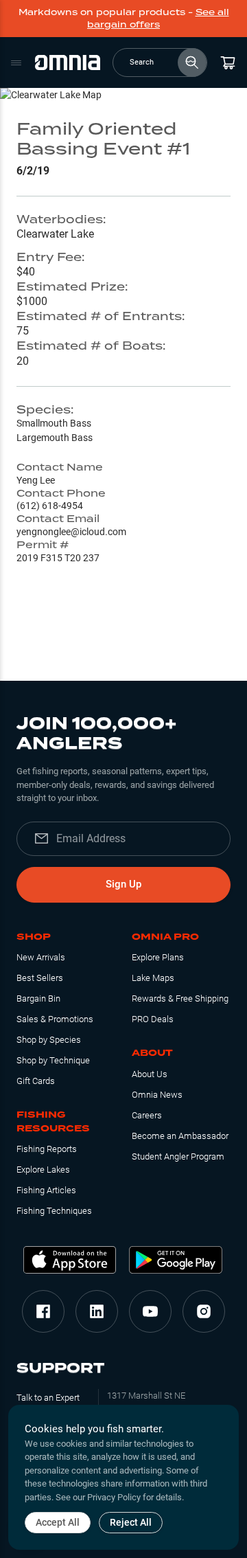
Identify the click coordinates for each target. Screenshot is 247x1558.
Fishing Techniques (54, 1211)
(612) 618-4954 (49, 505)
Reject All (131, 1522)
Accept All (58, 1522)
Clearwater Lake (55, 233)
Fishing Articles (46, 1190)
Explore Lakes (43, 1169)
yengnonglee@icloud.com (71, 531)
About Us (149, 1074)
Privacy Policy (114, 1497)
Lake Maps (153, 978)
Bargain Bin (38, 998)
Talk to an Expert (48, 1397)
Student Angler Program (178, 1156)
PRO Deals (153, 1019)
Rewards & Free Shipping (180, 998)
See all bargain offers (158, 18)
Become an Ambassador (180, 1136)
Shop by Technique (53, 1060)
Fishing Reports (46, 1149)
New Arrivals (40, 957)
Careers (147, 1115)
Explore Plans (158, 957)
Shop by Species (48, 1040)
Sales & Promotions (54, 1019)
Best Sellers (39, 978)
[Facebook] (43, 1311)
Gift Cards (35, 1081)
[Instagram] (204, 1311)
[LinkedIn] (96, 1311)
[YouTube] (150, 1311)
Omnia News (157, 1095)
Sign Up (123, 884)
